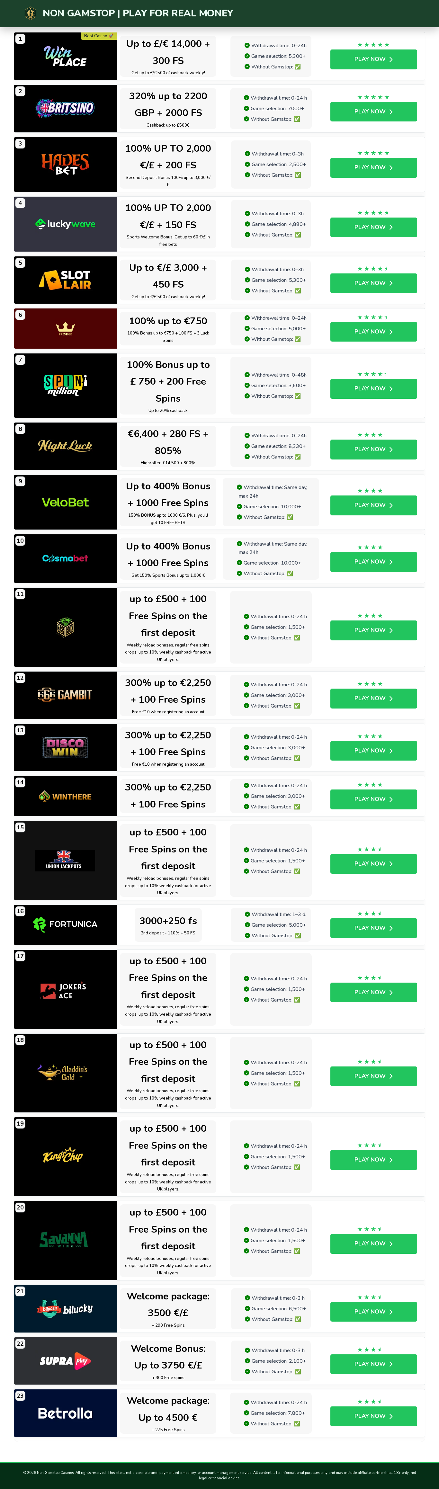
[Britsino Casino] (65, 108)
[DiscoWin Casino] (65, 747)
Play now (370, 59)
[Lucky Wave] (65, 224)
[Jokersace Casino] (65, 989)
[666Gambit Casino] (65, 695)
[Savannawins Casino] (65, 1240)
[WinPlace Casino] (65, 56)
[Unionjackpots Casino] (65, 860)
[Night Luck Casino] (65, 446)
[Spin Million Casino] (65, 386)
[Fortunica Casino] (65, 925)
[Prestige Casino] (65, 328)
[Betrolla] (65, 1413)
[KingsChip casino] (65, 1156)
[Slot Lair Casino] (65, 280)
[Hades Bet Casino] (65, 164)
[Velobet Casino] (65, 502)
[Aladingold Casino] (65, 1073)
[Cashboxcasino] (65, 627)
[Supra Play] (65, 1361)
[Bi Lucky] (65, 1308)
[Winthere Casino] (65, 796)
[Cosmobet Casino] (65, 559)
